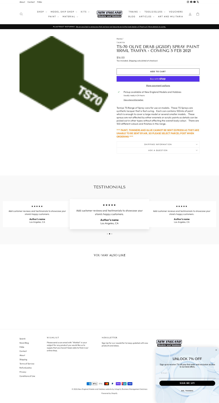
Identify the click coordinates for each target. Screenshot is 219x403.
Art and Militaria (170, 16)
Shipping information (158, 144)
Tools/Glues (153, 11)
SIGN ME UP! (187, 383)
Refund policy (26, 367)
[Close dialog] (216, 350)
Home (119, 39)
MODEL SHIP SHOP (63, 11)
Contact (31, 2)
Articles (145, 16)
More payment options (158, 85)
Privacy (23, 372)
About (22, 2)
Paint (52, 16)
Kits (84, 11)
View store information (133, 100)
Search (23, 338)
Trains (134, 11)
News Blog (24, 343)
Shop (41, 11)
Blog (131, 16)
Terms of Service (27, 363)
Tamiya (121, 42)
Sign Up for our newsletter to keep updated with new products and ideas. (125, 344)
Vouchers (176, 11)
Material (69, 16)
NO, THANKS (187, 391)
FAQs (39, 2)
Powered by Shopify (109, 393)
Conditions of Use (27, 376)
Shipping (133, 60)
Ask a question (158, 150)
